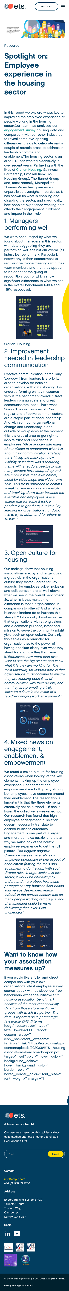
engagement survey (20, 130)
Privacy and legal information (18, 1286)
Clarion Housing (28, 170)
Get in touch (46, 7)
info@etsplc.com (14, 1179)
